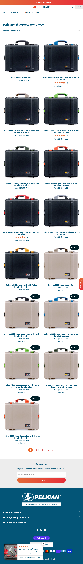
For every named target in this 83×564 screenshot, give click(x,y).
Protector (30, 12)
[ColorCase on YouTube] (45, 530)
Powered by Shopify (48, 559)
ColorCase (37, 559)
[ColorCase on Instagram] (41, 530)
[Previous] (4, 2)
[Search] (73, 7)
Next (50, 450)
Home (5, 12)
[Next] (79, 2)
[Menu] (1, 7)
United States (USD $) (40, 545)
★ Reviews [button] (81, 284)
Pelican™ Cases (17, 12)
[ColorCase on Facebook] (37, 530)
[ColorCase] (41, 7)
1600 (39, 12)
